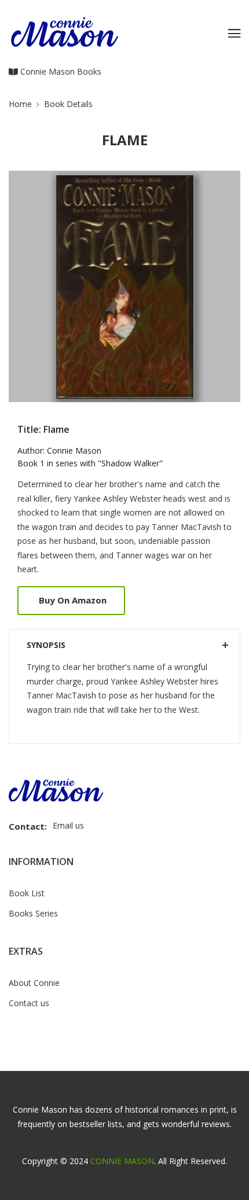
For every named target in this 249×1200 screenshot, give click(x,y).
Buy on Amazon (73, 600)
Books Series (33, 913)
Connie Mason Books (59, 71)
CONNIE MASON (122, 1160)
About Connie (34, 982)
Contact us (29, 1002)
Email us (68, 825)
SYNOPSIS (46, 644)
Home (20, 103)
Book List (27, 893)
